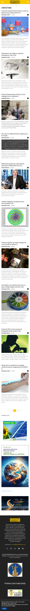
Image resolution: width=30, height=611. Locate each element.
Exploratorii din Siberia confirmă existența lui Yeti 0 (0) (12, 54)
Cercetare (12, 5)
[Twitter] (18, 548)
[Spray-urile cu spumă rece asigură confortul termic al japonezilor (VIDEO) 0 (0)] (15, 383)
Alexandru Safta (5, 14)
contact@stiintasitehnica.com (18, 544)
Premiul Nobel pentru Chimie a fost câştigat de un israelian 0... (13, 95)
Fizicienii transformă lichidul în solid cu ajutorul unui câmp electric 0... (14, 12)
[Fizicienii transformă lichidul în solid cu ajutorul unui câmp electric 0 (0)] (15, 26)
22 (11, 410)
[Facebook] (7, 548)
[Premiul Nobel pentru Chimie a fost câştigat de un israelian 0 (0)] (15, 110)
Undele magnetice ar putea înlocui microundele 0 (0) (12, 202)
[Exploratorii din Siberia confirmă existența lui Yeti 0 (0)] (15, 69)
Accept (4, 608)
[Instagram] (11, 548)
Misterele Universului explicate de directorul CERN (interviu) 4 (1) (12, 164)
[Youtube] (22, 548)
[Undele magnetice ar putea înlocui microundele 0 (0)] (15, 217)
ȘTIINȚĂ (7, 5)
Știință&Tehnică (5, 98)
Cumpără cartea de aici (6, 491)
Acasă (2, 5)
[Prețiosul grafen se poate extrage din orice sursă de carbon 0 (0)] (15, 258)
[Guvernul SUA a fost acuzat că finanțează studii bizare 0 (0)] (15, 344)
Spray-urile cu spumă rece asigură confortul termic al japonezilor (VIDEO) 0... (14, 367)
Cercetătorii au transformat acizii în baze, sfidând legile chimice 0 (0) (13, 286)
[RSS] (15, 548)
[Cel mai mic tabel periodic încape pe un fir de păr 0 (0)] (15, 145)
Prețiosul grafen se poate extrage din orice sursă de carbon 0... (13, 243)
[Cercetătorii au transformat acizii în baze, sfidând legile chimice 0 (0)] (15, 301)
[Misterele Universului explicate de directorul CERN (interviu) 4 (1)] (15, 179)
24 (18, 410)
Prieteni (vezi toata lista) (15, 583)
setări (13, 606)
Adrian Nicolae (5, 137)
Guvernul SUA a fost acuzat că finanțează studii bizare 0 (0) (11, 330)
